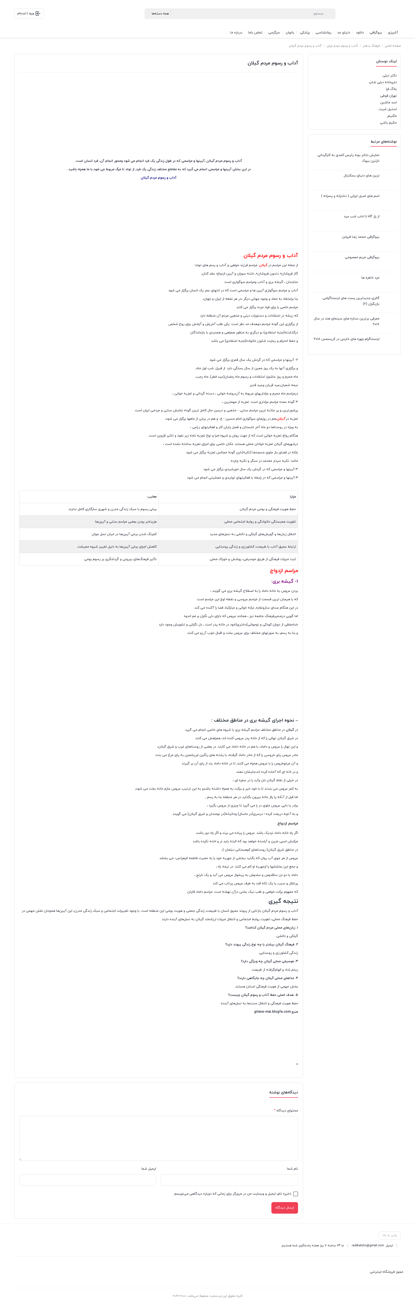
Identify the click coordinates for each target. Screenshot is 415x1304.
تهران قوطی (388, 96)
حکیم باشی (388, 122)
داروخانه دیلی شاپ (383, 82)
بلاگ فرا (391, 89)
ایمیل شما (148, 1169)
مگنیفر (392, 116)
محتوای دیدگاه (286, 1110)
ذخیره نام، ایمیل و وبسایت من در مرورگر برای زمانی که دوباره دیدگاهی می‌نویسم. (232, 1194)
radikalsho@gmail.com (368, 1245)
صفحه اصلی (393, 46)
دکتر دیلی (390, 75)
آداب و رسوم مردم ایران (342, 46)
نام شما (292, 1169)
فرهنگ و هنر (371, 46)
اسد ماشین (388, 102)
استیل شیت (388, 109)
